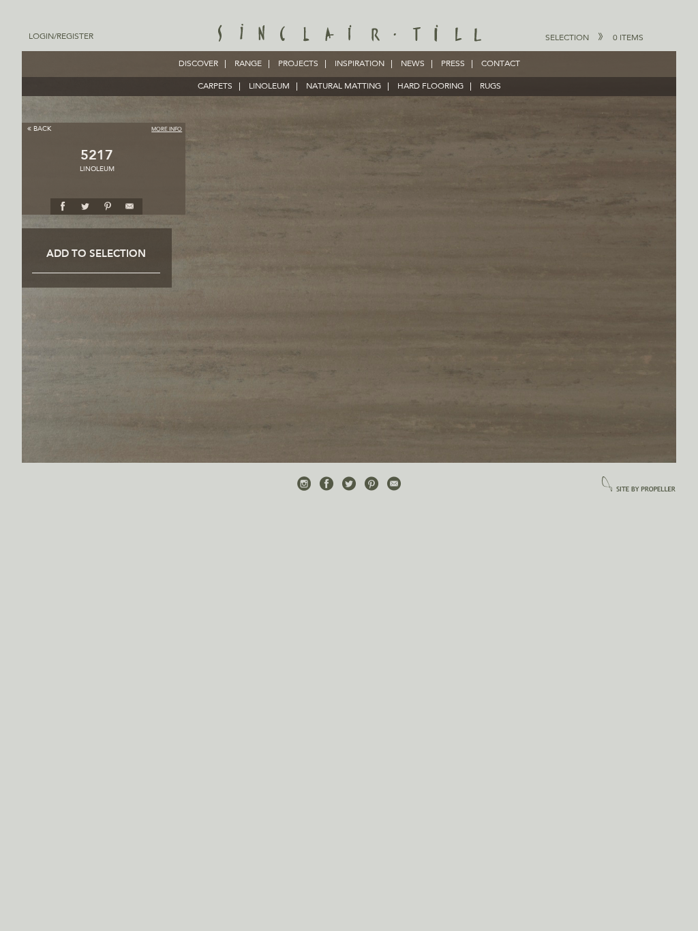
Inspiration (359, 64)
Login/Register (61, 37)
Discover (198, 64)
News (413, 64)
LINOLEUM (269, 86)
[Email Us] (393, 483)
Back (42, 128)
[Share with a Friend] (130, 205)
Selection (594, 38)
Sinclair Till (349, 34)
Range (248, 64)
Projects (298, 64)
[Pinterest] (371, 483)
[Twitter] (349, 483)
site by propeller (638, 484)
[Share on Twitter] (85, 205)
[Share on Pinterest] (107, 205)
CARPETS (215, 86)
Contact (500, 64)
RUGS (490, 86)
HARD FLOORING (430, 86)
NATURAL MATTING (343, 86)
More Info (166, 129)
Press (453, 64)
